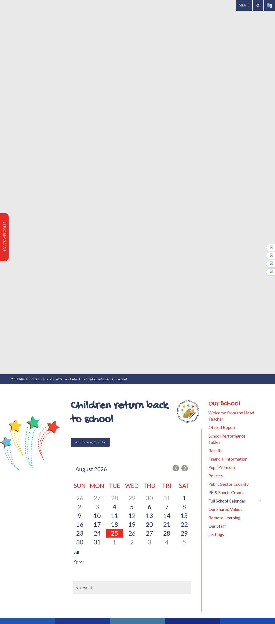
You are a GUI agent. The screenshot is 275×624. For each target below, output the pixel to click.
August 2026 (91, 469)
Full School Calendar (68, 379)
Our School (44, 379)
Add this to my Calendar (90, 442)
